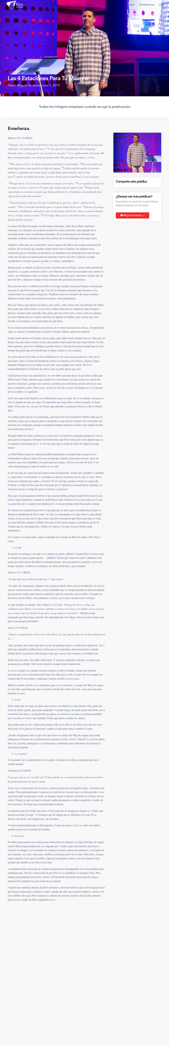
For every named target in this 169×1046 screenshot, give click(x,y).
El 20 (103, 5)
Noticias (90, 5)
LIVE (161, 5)
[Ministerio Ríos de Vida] (14, 5)
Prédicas (115, 5)
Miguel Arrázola (134, 215)
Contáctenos (146, 5)
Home (58, 5)
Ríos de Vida (74, 5)
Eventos (130, 5)
